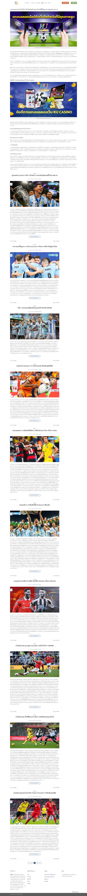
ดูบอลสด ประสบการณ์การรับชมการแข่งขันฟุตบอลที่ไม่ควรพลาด (35, 175)
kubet (49, 2)
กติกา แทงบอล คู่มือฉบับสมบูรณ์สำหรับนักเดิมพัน (34, 308)
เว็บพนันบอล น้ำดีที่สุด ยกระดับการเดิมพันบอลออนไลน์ (34, 717)
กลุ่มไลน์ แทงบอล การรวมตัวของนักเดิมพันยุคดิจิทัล (34, 366)
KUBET (12, 874)
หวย (35, 2)
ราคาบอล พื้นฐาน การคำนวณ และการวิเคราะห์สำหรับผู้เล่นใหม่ (34, 246)
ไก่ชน (46, 2)
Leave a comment (56, 241)
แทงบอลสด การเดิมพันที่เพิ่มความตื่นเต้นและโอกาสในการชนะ (34, 430)
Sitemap (46, 881)
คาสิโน (32, 2)
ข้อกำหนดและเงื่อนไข (49, 876)
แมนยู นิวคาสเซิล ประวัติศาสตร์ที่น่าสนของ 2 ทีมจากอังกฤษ (35, 581)
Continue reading (34, 236)
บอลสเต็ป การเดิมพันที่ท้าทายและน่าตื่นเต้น (34, 505)
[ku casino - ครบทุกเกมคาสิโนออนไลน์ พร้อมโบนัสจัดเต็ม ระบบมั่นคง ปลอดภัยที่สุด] (16, 3)
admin (40, 250)
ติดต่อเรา (46, 879)
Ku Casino (27, 2)
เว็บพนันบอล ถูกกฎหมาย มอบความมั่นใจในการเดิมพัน (34, 646)
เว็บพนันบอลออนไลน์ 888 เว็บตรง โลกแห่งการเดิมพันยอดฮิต (34, 793)
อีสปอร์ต (38, 2)
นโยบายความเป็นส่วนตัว (49, 874)
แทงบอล (42, 2)
